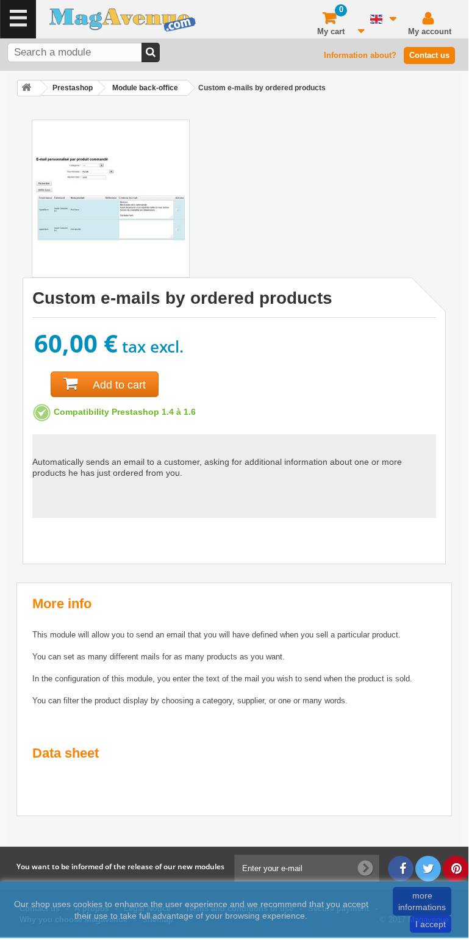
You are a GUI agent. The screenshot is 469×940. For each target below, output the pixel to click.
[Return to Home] (28, 88)
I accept (430, 924)
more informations (422, 901)
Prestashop (72, 88)
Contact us (429, 55)
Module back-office (145, 88)
